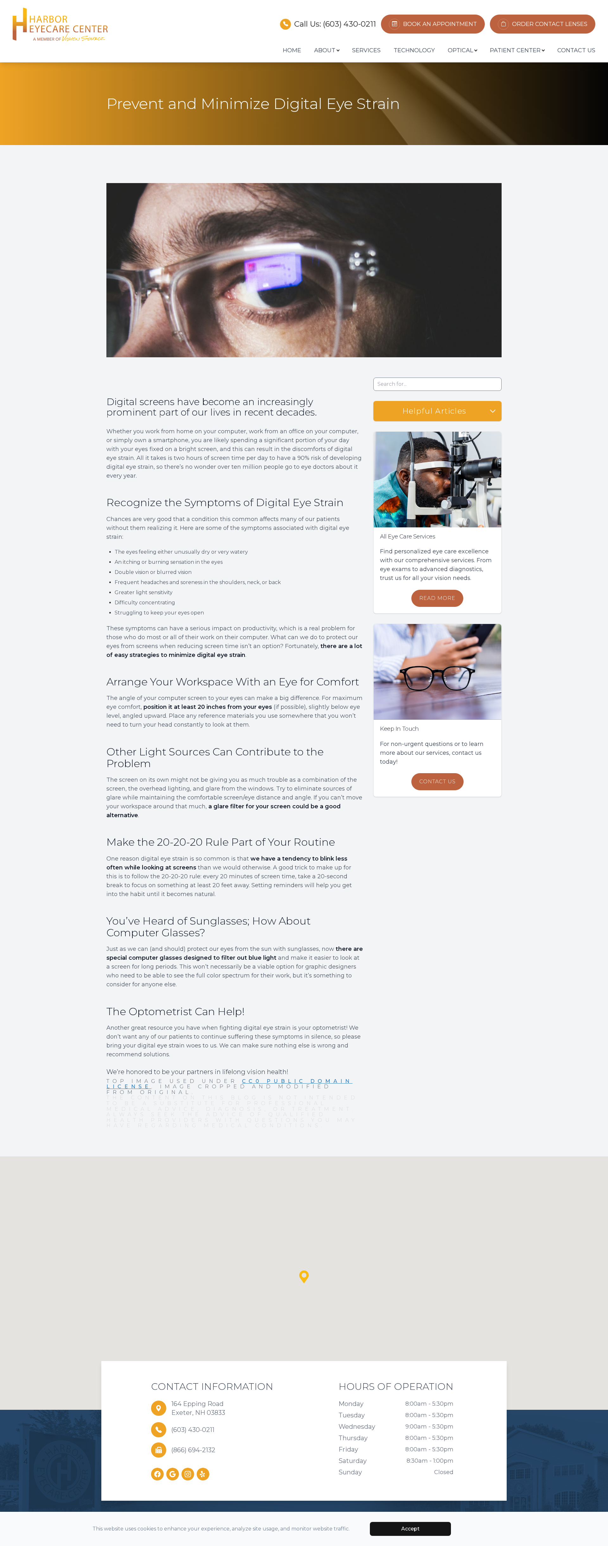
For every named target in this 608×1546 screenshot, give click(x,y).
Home (292, 50)
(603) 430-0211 (349, 24)
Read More (437, 598)
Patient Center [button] (515, 50)
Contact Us (576, 50)
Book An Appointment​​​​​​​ (440, 24)
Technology (414, 50)
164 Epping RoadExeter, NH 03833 (198, 1408)
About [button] (324, 50)
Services (366, 50)
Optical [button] (460, 50)
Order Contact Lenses (549, 24)
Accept (410, 1529)
